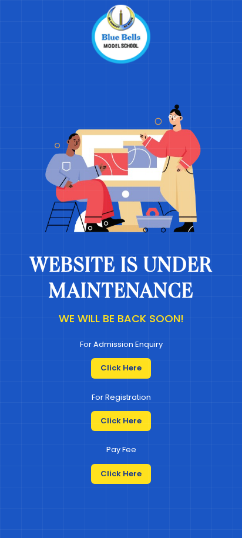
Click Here (121, 367)
